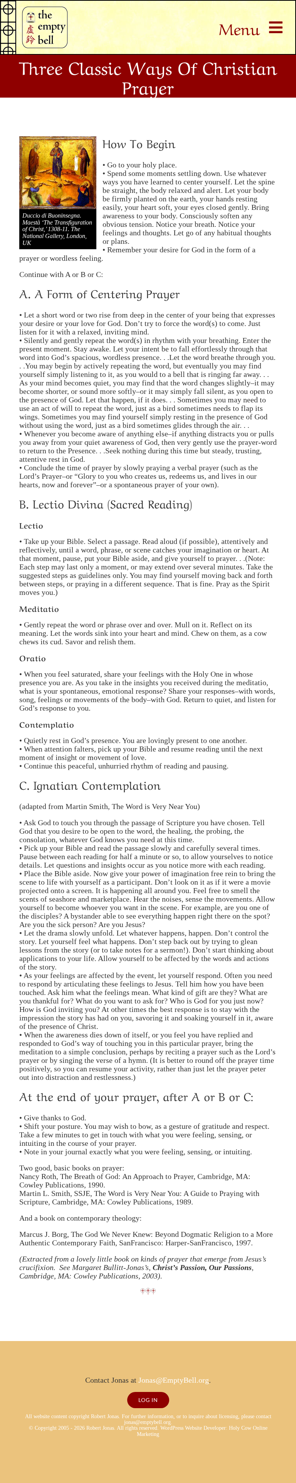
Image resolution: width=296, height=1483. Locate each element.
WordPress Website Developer (193, 1428)
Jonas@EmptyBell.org (173, 1380)
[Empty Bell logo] (45, 10)
